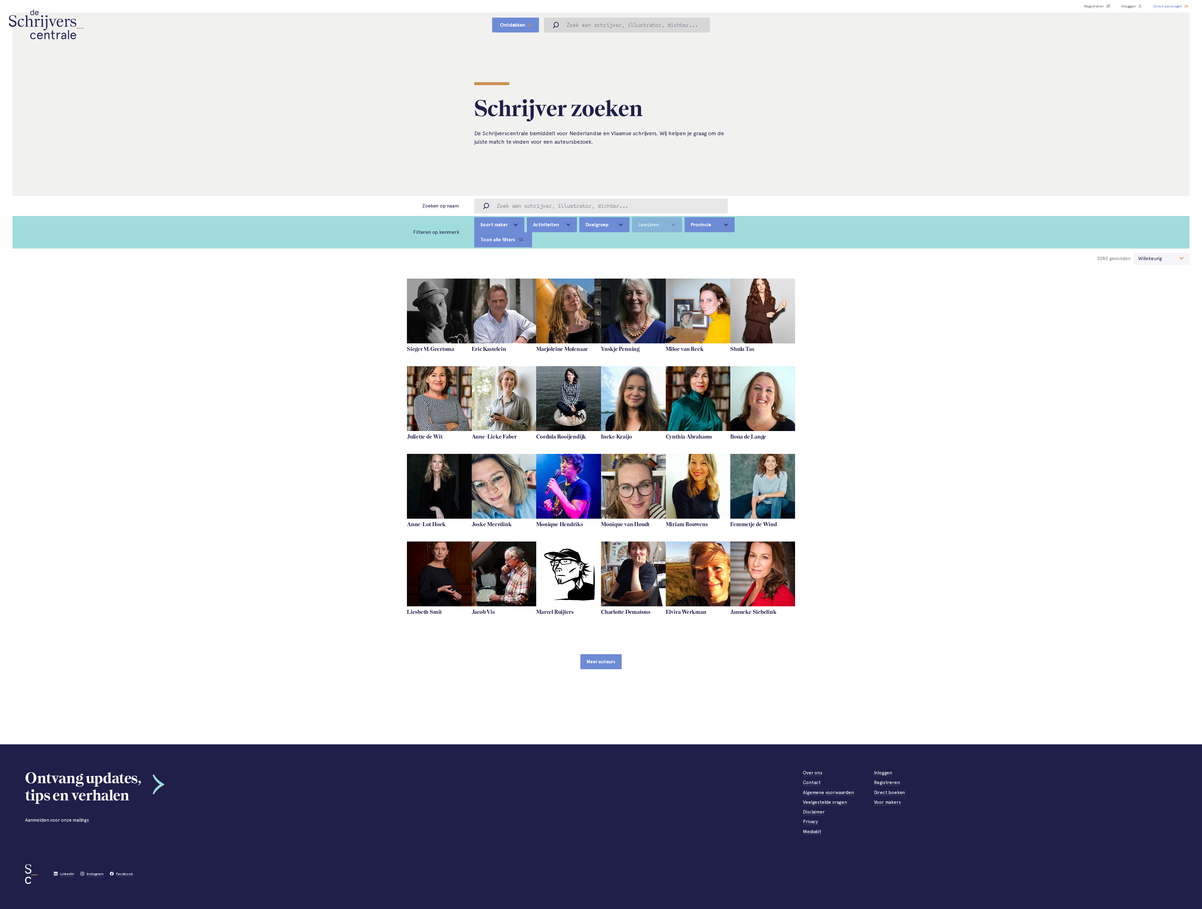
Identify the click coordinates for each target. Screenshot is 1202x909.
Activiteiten (546, 225)
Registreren (1094, 6)
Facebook (124, 874)
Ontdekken (512, 25)
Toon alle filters (497, 240)
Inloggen (1128, 6)
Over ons (812, 773)
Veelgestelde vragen (825, 802)
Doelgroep (597, 225)
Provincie (701, 225)
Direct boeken (889, 792)
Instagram (95, 874)
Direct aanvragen (1167, 6)
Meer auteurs (601, 662)
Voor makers (887, 802)
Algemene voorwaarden (828, 792)
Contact (812, 782)
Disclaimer (813, 812)
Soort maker (494, 225)
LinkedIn (67, 874)
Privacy (810, 821)
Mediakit (812, 832)
